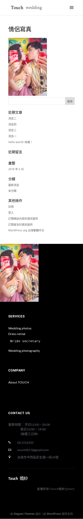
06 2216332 (25, 442)
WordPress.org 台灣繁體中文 (26, 230)
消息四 (12, 124)
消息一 (12, 136)
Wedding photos (20, 328)
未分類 (12, 191)
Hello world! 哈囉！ (20, 142)
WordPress (54, 514)
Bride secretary (25, 341)
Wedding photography (24, 350)
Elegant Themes (24, 514)
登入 (11, 212)
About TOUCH (18, 382)
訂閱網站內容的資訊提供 (23, 218)
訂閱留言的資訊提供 (20, 224)
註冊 (11, 206)
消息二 (12, 118)
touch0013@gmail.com (33, 450)
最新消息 (13, 185)
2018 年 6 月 (16, 169)
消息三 (12, 130)
